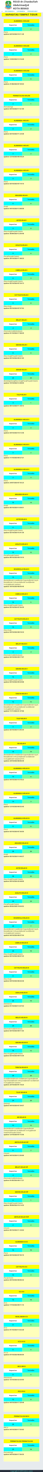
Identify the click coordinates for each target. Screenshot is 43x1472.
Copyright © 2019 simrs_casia (21, 1471)
